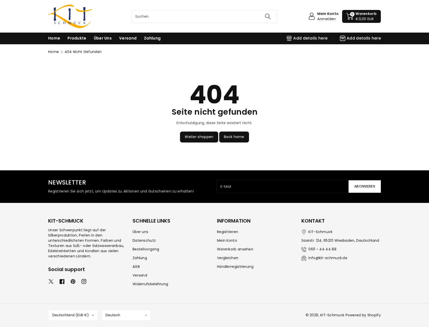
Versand (140, 275)
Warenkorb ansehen (235, 249)
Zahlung (140, 257)
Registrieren (227, 231)
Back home (234, 136)
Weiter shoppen (199, 136)
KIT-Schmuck (332, 315)
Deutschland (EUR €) (70, 315)
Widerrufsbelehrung (150, 283)
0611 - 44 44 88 (322, 249)
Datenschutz (144, 240)
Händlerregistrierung (235, 266)
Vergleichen (227, 257)
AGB (136, 266)
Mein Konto (227, 240)
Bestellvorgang (146, 249)
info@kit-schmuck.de (327, 257)
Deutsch (113, 315)
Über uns (140, 231)
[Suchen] (268, 16)
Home (53, 51)
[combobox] (204, 16)
